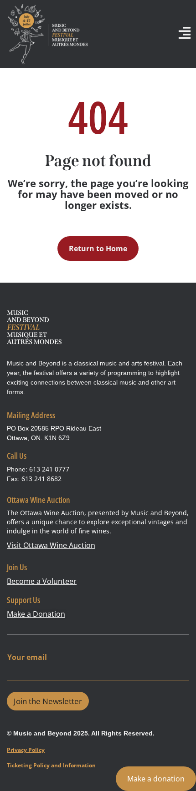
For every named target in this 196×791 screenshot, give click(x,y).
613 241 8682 (41, 478)
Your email (27, 657)
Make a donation (156, 779)
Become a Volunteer (42, 581)
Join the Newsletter (48, 701)
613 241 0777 (49, 469)
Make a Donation (36, 614)
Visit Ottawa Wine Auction (51, 545)
